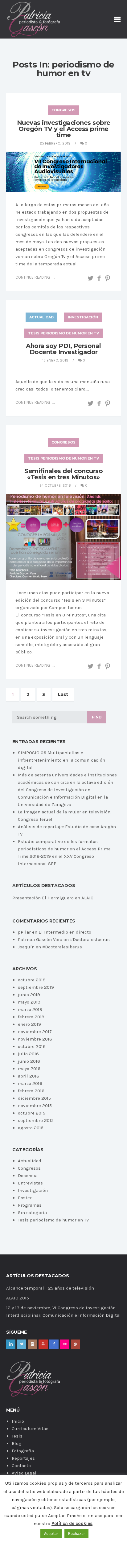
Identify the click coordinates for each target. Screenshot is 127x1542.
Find (97, 717)
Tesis (17, 1436)
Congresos (63, 110)
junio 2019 (29, 994)
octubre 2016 (32, 1046)
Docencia (28, 1175)
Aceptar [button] (51, 1533)
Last (63, 694)
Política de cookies (71, 1523)
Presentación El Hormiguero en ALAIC (52, 898)
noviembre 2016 (35, 1039)
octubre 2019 (32, 980)
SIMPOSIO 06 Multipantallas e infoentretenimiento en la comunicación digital (61, 760)
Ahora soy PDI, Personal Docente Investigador (63, 349)
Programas (30, 1205)
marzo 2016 (30, 1083)
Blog (17, 1443)
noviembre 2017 (35, 1031)
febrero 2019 (31, 1017)
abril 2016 (28, 1076)
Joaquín (26, 947)
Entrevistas (30, 1183)
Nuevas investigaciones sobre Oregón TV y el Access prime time (63, 129)
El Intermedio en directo (65, 932)
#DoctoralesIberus (90, 939)
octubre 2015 (31, 1113)
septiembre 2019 (36, 987)
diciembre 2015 (34, 1098)
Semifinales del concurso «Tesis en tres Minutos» (63, 474)
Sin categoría (32, 1212)
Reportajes (23, 1458)
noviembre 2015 (35, 1105)
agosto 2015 (30, 1128)
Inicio (18, 1421)
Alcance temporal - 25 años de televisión (50, 1288)
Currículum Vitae (30, 1428)
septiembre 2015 (36, 1120)
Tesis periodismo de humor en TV (63, 333)
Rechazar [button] (76, 1533)
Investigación (83, 317)
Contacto (21, 1465)
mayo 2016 (29, 1068)
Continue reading (32, 277)
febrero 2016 (31, 1091)
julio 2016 (28, 1054)
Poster (25, 1197)
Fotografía (23, 1451)
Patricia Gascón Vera (40, 939)
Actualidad (41, 317)
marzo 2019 (30, 1009)
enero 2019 (29, 1024)
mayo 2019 (29, 1002)
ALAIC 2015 (17, 1298)
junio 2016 (29, 1061)
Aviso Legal (24, 1473)
